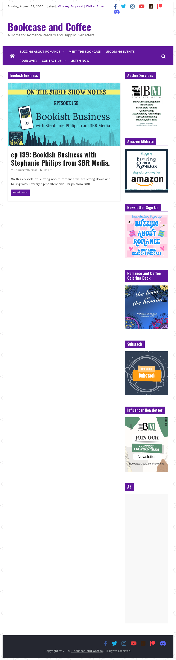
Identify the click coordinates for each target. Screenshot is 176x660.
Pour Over (28, 61)
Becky (48, 169)
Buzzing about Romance (40, 51)
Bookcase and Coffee (49, 26)
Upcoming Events (120, 51)
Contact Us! (52, 61)
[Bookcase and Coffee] (12, 56)
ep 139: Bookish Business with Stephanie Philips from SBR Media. (61, 158)
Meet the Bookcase (85, 51)
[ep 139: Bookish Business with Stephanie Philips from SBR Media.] (64, 85)
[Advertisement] (146, 558)
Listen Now (80, 61)
